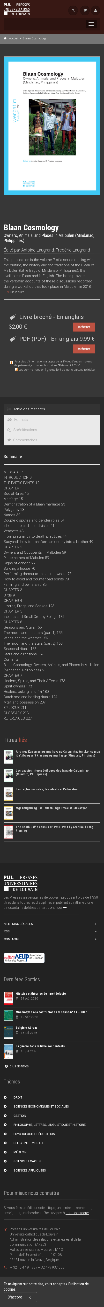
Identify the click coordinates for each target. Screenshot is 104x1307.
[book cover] (52, 126)
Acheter (84, 327)
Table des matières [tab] (28, 409)
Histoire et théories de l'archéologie (41, 993)
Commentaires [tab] (24, 440)
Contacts (11, 939)
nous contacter (77, 1213)
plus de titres (19, 1066)
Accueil (13, 38)
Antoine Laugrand (37, 249)
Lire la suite (16, 292)
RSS (7, 931)
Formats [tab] (20, 419)
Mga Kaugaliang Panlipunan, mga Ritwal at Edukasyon (51, 808)
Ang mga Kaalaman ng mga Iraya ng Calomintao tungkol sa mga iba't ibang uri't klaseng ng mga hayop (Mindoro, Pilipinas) (58, 753)
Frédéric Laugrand (73, 249)
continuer (55, 908)
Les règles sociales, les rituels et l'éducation (47, 789)
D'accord (14, 1297)
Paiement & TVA (69, 365)
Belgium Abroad (26, 1027)
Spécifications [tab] (24, 430)
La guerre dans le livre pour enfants (40, 1046)
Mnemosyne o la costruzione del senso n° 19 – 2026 (51, 1012)
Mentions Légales (18, 924)
